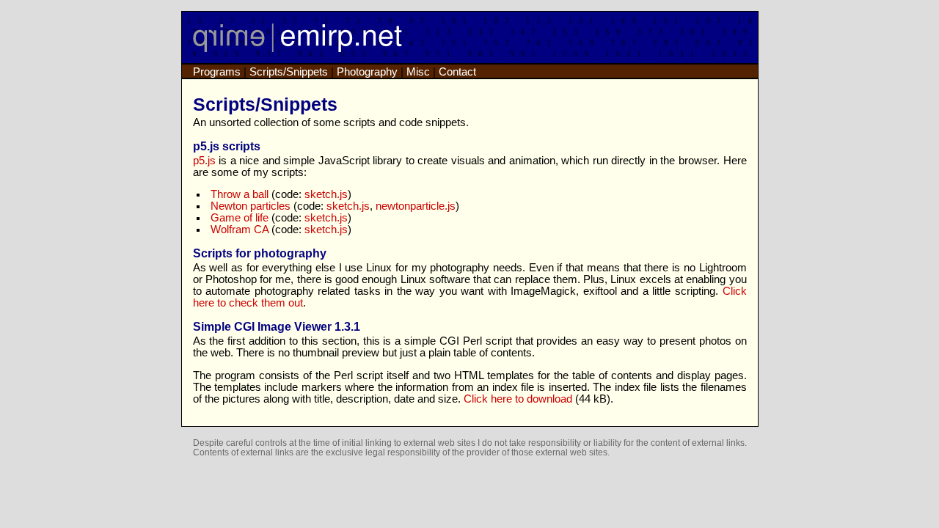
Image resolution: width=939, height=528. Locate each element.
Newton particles (251, 206)
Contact (457, 72)
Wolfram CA (239, 229)
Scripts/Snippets (288, 72)
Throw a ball (239, 194)
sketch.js (326, 194)
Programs (217, 72)
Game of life (239, 218)
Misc (418, 72)
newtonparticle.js (416, 206)
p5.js (204, 160)
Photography (367, 72)
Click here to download (518, 399)
